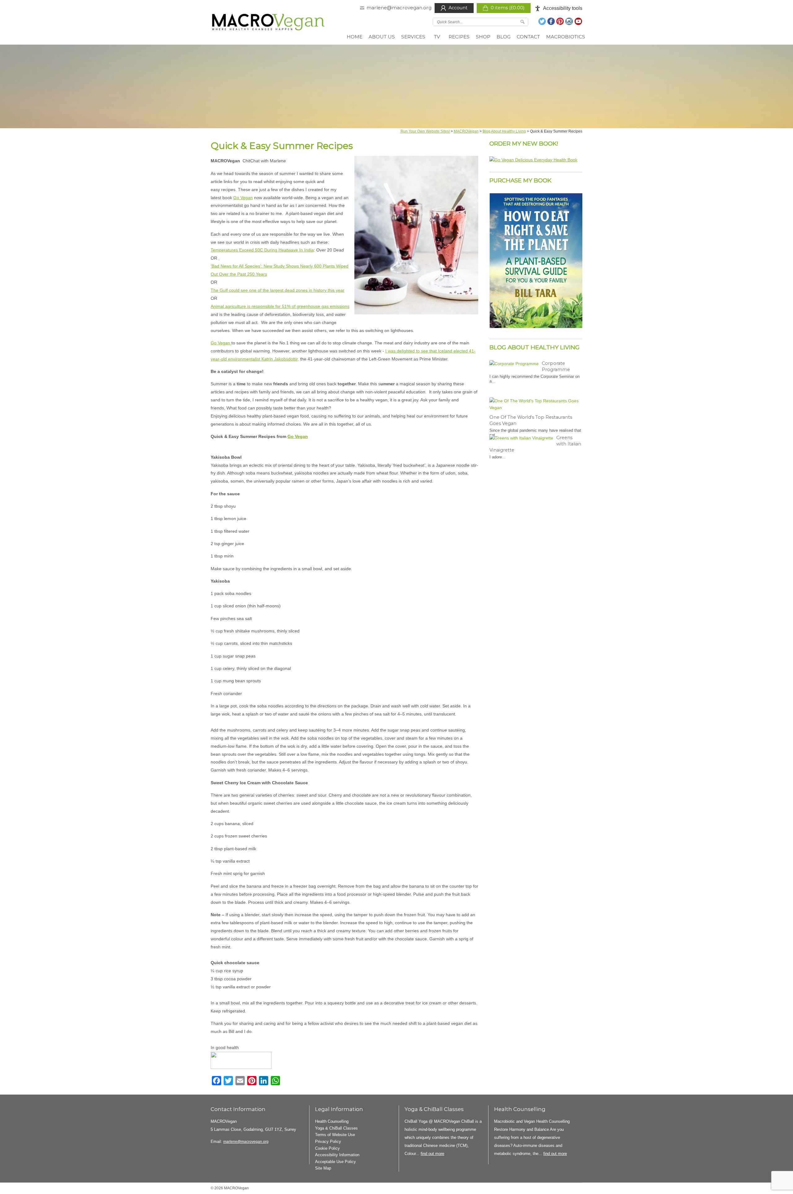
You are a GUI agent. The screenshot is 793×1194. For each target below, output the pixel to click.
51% (286, 306)
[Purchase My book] (535, 326)
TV (437, 37)
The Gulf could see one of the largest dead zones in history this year (277, 290)
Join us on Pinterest (560, 21)
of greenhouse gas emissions (320, 306)
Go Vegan (243, 197)
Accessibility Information (337, 1154)
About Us (382, 37)
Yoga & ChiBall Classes (336, 1128)
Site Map (323, 1168)
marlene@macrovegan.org (399, 8)
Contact (528, 37)
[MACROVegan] (269, 23)
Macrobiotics (565, 37)
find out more (432, 1153)
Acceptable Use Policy (335, 1161)
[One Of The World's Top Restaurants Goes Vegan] (534, 404)
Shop (483, 37)
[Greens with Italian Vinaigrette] (521, 438)
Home (354, 37)
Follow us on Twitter (542, 21)
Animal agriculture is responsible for (246, 306)
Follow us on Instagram (569, 21)
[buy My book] (533, 159)
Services (413, 37)
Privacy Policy (328, 1141)
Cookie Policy (327, 1148)
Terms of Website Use (335, 1134)
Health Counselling (331, 1121)
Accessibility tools (562, 8)
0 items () (507, 8)
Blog (503, 37)
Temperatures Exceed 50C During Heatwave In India (262, 249)
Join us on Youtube (578, 21)
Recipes (459, 37)
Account (458, 8)
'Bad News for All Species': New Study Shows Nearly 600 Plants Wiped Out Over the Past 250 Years (279, 270)
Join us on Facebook (551, 21)
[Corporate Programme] (514, 363)
